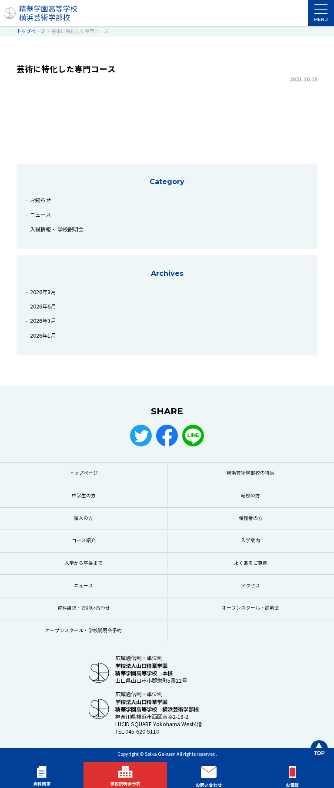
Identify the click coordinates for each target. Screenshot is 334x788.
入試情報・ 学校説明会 (57, 229)
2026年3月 (43, 321)
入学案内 (250, 540)
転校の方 (250, 496)
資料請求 (41, 784)
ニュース (40, 214)
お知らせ (40, 200)
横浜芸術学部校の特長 (250, 473)
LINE (193, 435)
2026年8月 (43, 292)
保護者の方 (251, 518)
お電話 (292, 785)
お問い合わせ (209, 785)
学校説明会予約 (125, 784)
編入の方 (83, 518)
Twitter (141, 435)
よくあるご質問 (250, 563)
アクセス (250, 586)
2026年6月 (43, 306)
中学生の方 (84, 496)
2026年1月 (43, 335)
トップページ (83, 473)
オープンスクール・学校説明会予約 (83, 631)
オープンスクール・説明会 (250, 608)
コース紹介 (84, 540)
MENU (321, 19)
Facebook (167, 435)
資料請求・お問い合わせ (83, 608)
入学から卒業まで (83, 563)
